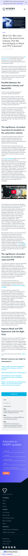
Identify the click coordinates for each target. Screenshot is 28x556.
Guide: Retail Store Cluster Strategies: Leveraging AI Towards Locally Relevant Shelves (12, 377)
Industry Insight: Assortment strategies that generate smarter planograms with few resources (12, 368)
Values (4, 523)
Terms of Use (6, 544)
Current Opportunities (8, 518)
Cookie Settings (7, 541)
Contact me (14, 394)
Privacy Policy (6, 538)
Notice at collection (7, 554)
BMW (24, 244)
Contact (5, 506)
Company (6, 498)
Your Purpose (6, 512)
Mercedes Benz (9, 158)
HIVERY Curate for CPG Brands (10, 529)
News (4, 503)
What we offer (6, 515)
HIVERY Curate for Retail (9, 532)
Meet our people (7, 520)
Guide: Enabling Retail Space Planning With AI (13, 372)
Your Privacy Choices (12, 551)
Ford (19, 244)
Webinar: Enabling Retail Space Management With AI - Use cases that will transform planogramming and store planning (13, 383)
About (4, 500)
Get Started (20, 3)
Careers (5, 509)
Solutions (6, 526)
